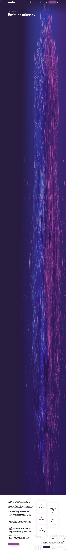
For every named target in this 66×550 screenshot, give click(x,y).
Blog (47, 2)
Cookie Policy (53, 548)
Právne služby (36, 2)
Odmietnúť (53, 546)
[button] (64, 538)
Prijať (46, 546)
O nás (31, 2)
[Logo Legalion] (11, 2)
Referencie (42, 2)
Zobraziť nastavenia (61, 546)
